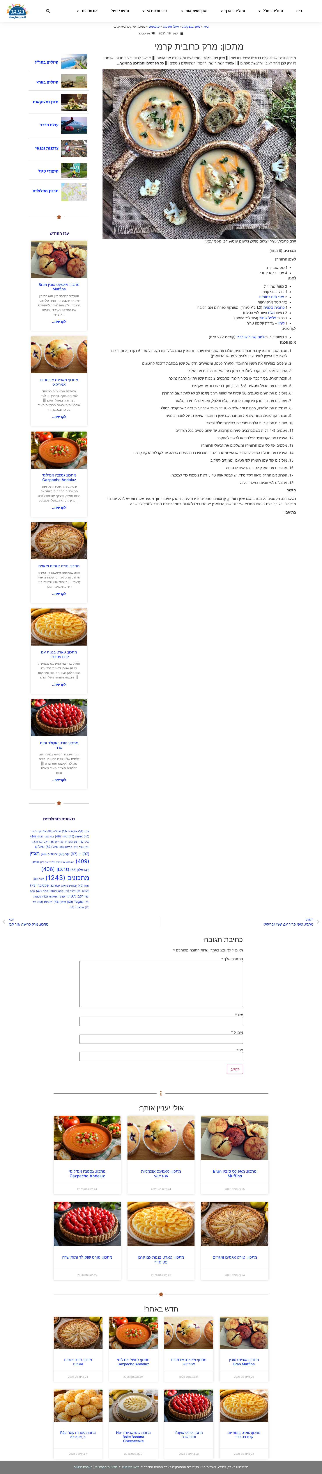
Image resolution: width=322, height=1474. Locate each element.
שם (239, 1014)
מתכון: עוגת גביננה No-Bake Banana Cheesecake (133, 1436)
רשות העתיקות (54, 896)
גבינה (36, 836)
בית (299, 11)
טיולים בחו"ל (273, 11)
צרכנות (83, 891)
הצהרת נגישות (83, 1467)
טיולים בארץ (235, 11)
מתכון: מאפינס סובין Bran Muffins (59, 286)
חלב (43, 842)
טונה (78, 847)
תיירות (45, 902)
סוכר (38, 879)
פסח (55, 885)
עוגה (83, 885)
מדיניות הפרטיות (106, 1467)
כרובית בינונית (274, 307)
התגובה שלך (232, 959)
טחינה (65, 847)
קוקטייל (57, 891)
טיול (52, 847)
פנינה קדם (69, 885)
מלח (271, 313)
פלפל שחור (267, 318)
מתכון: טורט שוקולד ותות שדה (59, 745)
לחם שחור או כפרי (250, 337)
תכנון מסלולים (45, 191)
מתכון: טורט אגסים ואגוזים (59, 566)
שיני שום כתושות (271, 297)
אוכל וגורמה (171, 26)
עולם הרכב (49, 125)
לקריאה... (59, 321)
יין (76, 854)
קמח (42, 891)
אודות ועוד (89, 11)
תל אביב (76, 907)
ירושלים (49, 854)
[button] (48, 11)
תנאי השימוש (131, 1467)
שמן (60, 902)
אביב (83, 831)
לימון (281, 323)
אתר (239, 1050)
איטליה (54, 831)
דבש (73, 842)
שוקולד (75, 902)
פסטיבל (39, 885)
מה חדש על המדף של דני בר (57, 862)
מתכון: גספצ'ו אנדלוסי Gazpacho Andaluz (59, 477)
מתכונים (154, 26)
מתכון (55, 869)
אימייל (237, 1032)
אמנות (76, 836)
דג (63, 841)
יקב (64, 854)
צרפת (70, 891)
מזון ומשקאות (196, 11)
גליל (84, 841)
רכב (75, 896)
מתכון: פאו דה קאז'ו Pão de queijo (78, 1434)
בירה (61, 836)
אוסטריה (69, 831)
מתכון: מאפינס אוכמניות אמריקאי (59, 382)
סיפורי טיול (120, 11)
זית (54, 841)
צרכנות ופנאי (157, 11)
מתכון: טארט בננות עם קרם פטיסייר (59, 654)
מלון (76, 870)
